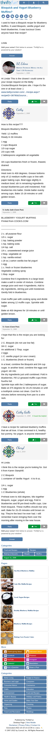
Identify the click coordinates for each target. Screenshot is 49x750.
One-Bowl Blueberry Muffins (24, 571)
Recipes (33, 550)
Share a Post (34, 667)
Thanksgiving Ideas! (13, 652)
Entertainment (9, 693)
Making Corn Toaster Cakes (24, 637)
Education (30, 689)
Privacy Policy (24, 725)
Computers (30, 682)
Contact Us (35, 725)
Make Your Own (32, 701)
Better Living (8, 678)
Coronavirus (30, 685)
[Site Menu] (24, 2)
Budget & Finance (32, 678)
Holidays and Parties (33, 697)
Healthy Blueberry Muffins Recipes (26, 610)
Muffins (39, 554)
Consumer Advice (10, 685)
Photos (29, 708)
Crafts (6, 689)
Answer (12, 56)
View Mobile (31, 723)
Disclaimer (13, 725)
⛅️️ (42, 728)
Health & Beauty (10, 697)
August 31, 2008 (10, 558)
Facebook (10, 656)
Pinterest (32, 656)
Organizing (8, 704)
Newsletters (33, 663)
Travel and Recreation (12, 712)
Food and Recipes (10, 550)
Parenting (29, 704)
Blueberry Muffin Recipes (23, 624)
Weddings (30, 712)
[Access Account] (33, 2)
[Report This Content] (44, 101)
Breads (27, 554)
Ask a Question (12, 667)
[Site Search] (43, 2)
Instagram (33, 660)
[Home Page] (9, 1)
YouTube (10, 660)
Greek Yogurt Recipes (21, 597)
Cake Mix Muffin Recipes (23, 584)
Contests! (10, 663)
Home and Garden (10, 701)
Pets (6, 708)
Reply (10, 101)
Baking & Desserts (11, 554)
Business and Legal (11, 682)
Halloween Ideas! (34, 652)
